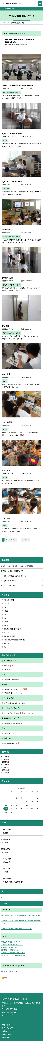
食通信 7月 (9, 733)
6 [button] (16, 540)
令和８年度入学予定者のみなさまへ (15, 640)
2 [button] (6, 540)
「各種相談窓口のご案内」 (14, 723)
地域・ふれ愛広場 (9, 636)
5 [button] (13, 540)
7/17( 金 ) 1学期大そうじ (9, 585)
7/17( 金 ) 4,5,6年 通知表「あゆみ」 (12, 571)
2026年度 (5, 756)
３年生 (6, 611)
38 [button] (22, 540)
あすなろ (6, 625)
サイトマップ (8, 1015)
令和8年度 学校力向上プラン (15, 679)
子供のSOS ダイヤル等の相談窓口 (13, 953)
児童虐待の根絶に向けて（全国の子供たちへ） (16, 929)
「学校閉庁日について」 (13, 693)
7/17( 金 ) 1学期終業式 (8, 581)
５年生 (6, 618)
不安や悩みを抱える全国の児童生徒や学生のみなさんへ (20, 915)
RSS (5, 978)
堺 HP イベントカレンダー (10, 971)
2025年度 (5, 759)
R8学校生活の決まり (16, 703)
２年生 (6, 607)
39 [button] (26, 540)
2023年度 (5, 764)
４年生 (6, 614)
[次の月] (38, 788)
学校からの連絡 (9, 600)
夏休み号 (8, 665)
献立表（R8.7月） (11, 743)
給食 (5, 647)
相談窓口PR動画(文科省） (10, 950)
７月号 (8, 669)
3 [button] (8, 540)
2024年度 (5, 762)
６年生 (6, 622)
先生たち (6, 643)
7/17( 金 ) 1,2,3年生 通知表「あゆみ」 (13, 576)
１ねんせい (7, 603)
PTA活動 (6, 632)
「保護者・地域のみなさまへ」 (15, 689)
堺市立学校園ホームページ (10, 942)
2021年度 (5, 770)
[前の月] (4, 788)
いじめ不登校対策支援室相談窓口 (13, 955)
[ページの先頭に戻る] (40, 1038)
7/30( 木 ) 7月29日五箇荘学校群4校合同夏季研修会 (18, 566)
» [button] (28, 540)
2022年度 (5, 767)
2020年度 (5, 772)
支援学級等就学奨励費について (12, 944)
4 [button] (11, 540)
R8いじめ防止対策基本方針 (18, 713)
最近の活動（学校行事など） (13, 629)
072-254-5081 (12, 1009)
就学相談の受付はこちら (9, 947)
